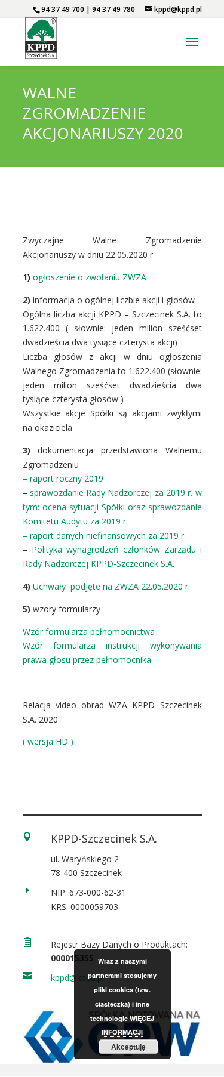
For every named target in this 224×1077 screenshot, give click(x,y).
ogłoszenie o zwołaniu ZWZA (89, 277)
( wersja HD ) (48, 741)
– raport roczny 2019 (63, 478)
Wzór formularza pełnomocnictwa (89, 631)
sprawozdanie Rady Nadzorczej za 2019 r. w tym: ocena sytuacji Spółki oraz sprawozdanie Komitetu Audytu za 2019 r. (112, 507)
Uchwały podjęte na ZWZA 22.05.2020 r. (111, 586)
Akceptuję (128, 1046)
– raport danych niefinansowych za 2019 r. (104, 535)
